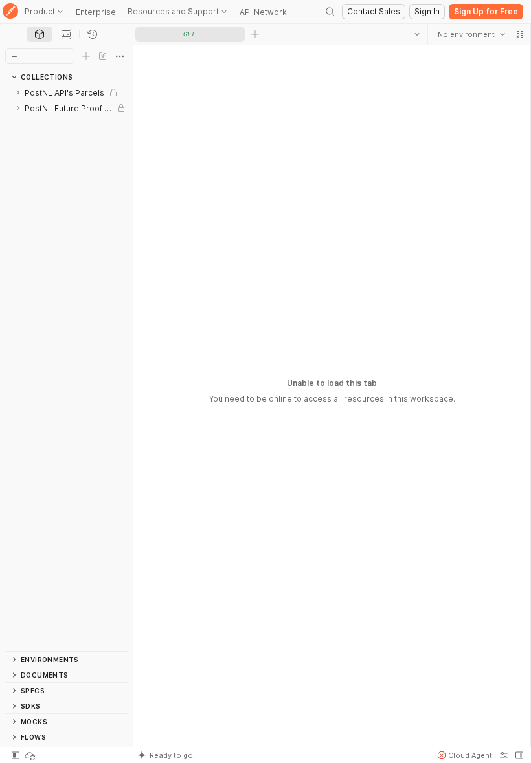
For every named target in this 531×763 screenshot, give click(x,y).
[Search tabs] (416, 34)
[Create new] (86, 56)
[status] (31, 755)
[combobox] (471, 34)
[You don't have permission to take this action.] (255, 34)
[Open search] (330, 11)
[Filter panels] (14, 56)
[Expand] (18, 92)
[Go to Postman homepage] (10, 12)
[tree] (66, 368)
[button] (519, 34)
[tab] (39, 34)
